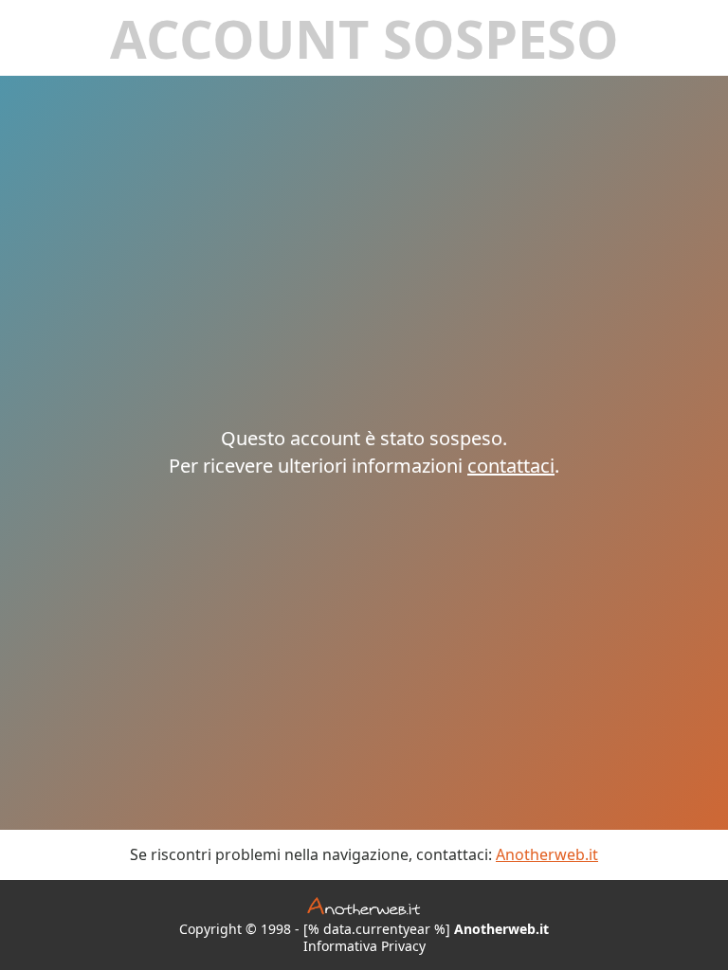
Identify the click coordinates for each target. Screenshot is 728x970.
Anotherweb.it (547, 854)
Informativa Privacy (364, 946)
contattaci (511, 465)
